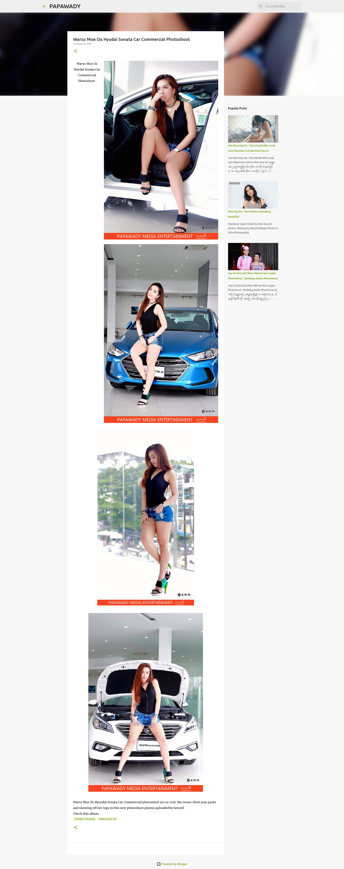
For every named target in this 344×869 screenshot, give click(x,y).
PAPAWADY (65, 6)
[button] (75, 51)
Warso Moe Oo (107, 819)
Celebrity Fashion (85, 819)
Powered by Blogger (174, 864)
